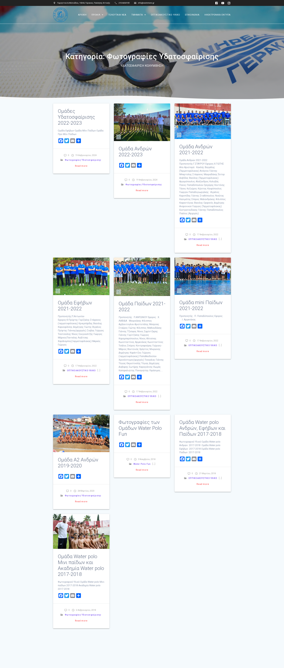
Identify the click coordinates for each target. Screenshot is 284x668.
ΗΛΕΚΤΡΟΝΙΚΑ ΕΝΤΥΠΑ (218, 14)
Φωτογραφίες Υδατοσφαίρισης (83, 160)
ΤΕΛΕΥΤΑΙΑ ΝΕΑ (117, 14)
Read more (81, 166)
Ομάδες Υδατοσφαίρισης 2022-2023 (76, 117)
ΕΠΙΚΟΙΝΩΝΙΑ (192, 14)
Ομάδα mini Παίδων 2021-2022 (200, 305)
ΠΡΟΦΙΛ (96, 14)
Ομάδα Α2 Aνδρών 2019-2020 (78, 463)
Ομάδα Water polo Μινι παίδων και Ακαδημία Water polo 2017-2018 (81, 565)
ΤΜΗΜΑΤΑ (137, 14)
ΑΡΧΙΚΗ (82, 14)
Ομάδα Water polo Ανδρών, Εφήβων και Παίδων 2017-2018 (202, 428)
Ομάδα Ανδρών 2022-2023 (135, 151)
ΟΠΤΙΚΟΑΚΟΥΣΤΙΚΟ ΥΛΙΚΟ (165, 14)
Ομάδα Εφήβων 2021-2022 (75, 306)
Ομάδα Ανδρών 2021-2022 (195, 149)
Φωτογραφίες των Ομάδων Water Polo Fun (140, 428)
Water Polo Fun (142, 464)
